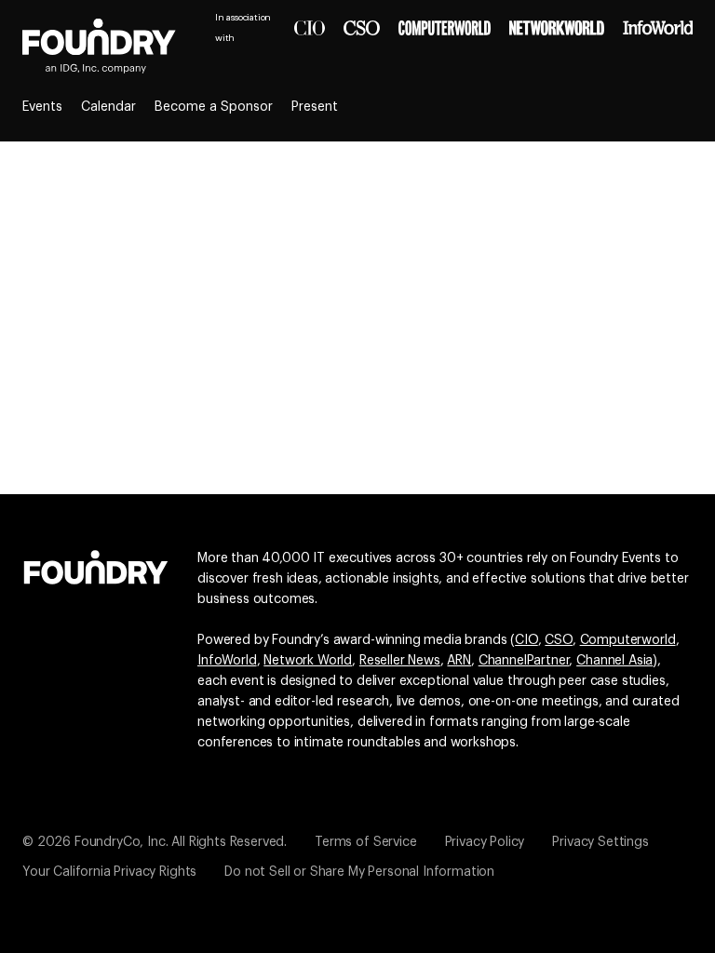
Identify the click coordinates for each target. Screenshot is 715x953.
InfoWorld (227, 660)
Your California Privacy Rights (109, 872)
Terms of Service (365, 842)
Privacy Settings (600, 842)
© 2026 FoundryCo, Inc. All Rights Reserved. (154, 842)
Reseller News (399, 660)
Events (42, 107)
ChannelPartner (524, 660)
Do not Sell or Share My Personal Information (359, 872)
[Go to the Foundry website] (95, 564)
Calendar (108, 107)
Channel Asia (614, 660)
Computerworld (628, 640)
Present (314, 107)
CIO (526, 640)
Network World (307, 660)
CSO (559, 640)
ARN (459, 660)
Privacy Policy (485, 842)
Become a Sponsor (214, 107)
